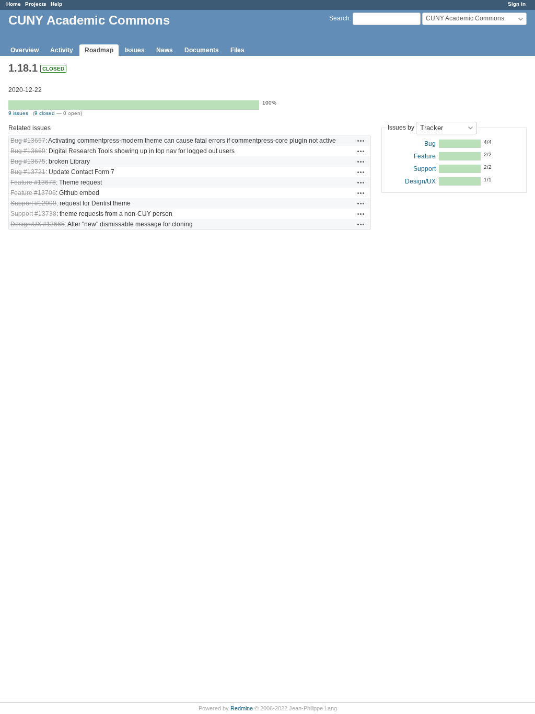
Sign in (517, 4)
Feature (425, 156)
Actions (361, 140)
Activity (61, 50)
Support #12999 (33, 203)
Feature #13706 (33, 193)
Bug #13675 (27, 161)
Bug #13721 (27, 172)
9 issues (18, 113)
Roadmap (99, 50)
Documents (201, 50)
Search (339, 18)
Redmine (241, 708)
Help (56, 4)
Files (237, 50)
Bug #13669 (27, 151)
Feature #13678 (33, 182)
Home (13, 4)
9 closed (44, 113)
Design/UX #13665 (37, 224)
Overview (24, 50)
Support (424, 168)
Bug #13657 (27, 140)
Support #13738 (33, 213)
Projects (35, 4)
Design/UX (420, 181)
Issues (135, 50)
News (164, 50)
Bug (430, 143)
